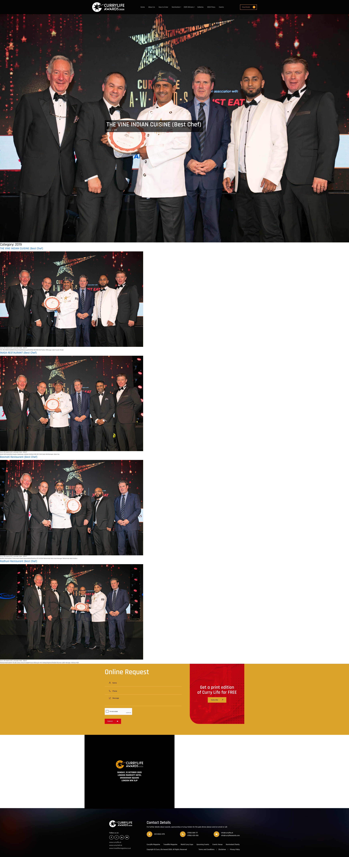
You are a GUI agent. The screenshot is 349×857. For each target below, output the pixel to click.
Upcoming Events (202, 844)
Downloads (246, 7)
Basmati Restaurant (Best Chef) (18, 457)
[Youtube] (127, 837)
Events (221, 7)
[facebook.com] (111, 837)
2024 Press (211, 7)
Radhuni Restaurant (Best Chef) (18, 561)
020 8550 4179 (159, 834)
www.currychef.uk (115, 845)
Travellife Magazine (170, 844)
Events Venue (217, 844)
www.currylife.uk (115, 842)
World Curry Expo (187, 844)
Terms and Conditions (206, 849)
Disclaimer (222, 849)
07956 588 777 (192, 833)
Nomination (176, 7)
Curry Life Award (162, 849)
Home (143, 7)
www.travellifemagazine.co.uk (120, 848)
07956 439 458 (192, 835)
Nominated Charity (233, 844)
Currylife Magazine (153, 844)
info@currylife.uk (227, 833)
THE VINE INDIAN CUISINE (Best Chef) (21, 248)
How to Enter (163, 7)
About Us (151, 7)
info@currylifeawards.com (230, 835)
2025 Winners (189, 7)
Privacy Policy (235, 849)
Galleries (200, 7)
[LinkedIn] (122, 837)
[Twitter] (116, 837)
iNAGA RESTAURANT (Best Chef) (18, 353)
